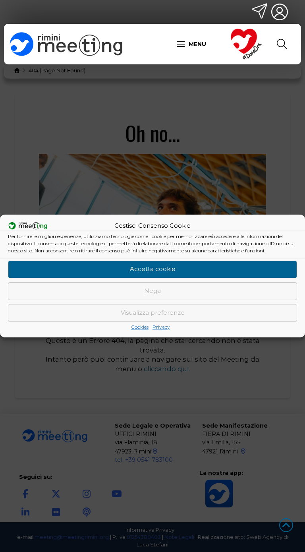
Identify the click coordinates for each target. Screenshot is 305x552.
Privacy (161, 327)
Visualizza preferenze (153, 312)
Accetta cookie (153, 269)
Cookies (140, 327)
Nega (152, 290)
